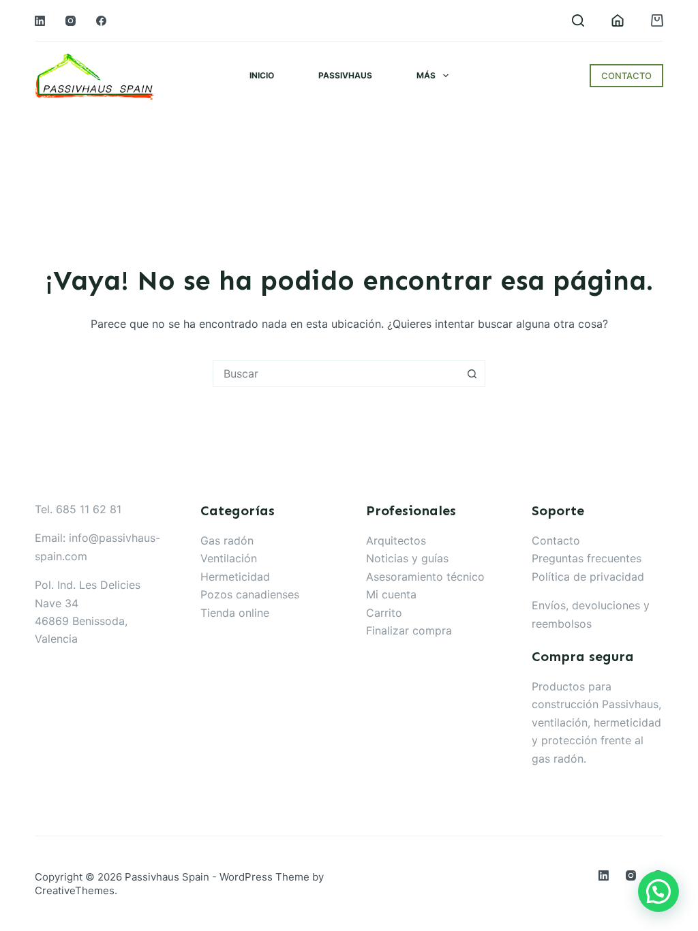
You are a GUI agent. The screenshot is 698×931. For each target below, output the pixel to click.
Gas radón (227, 540)
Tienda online (234, 613)
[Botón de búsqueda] (472, 373)
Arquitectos (396, 540)
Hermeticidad (235, 576)
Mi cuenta (391, 594)
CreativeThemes (75, 890)
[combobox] (336, 373)
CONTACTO (626, 75)
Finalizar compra (409, 630)
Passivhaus (345, 75)
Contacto (556, 540)
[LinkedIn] (40, 21)
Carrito (384, 613)
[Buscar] (578, 20)
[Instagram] (70, 21)
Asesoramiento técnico (425, 576)
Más (426, 75)
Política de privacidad (588, 576)
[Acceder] (617, 20)
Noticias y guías (407, 558)
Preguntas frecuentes (586, 558)
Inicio (261, 75)
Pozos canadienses (249, 594)
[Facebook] (101, 21)
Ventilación (228, 558)
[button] (658, 891)
